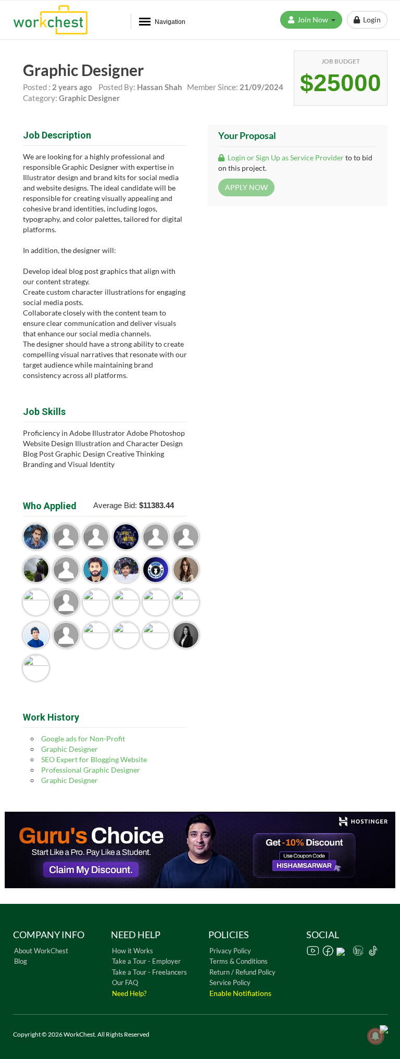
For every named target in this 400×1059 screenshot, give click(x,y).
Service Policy (230, 982)
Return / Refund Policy (242, 972)
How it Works (132, 951)
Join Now (313, 19)
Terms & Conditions (238, 961)
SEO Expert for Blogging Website (94, 759)
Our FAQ (125, 982)
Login (370, 19)
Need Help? (129, 993)
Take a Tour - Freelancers (149, 972)
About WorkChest (41, 951)
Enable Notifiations (240, 993)
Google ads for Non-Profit (83, 738)
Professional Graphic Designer (90, 769)
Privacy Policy (230, 951)
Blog (20, 961)
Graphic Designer (69, 749)
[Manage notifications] (375, 1036)
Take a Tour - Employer (146, 961)
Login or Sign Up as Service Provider (284, 157)
